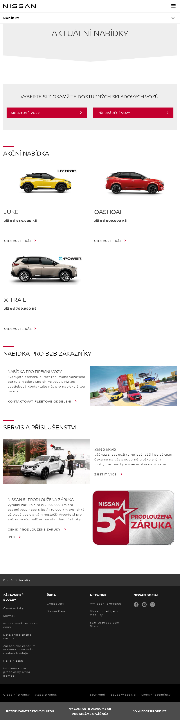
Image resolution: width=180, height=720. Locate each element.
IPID (12, 537)
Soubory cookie (123, 694)
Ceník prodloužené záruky (35, 529)
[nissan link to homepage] (19, 6)
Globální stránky (16, 694)
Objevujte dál (18, 241)
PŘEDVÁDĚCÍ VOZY (114, 113)
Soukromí (97, 694)
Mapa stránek (46, 694)
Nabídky (11, 18)
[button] (173, 6)
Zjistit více (106, 474)
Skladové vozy (25, 113)
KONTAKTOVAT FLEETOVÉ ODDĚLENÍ (40, 401)
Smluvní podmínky (156, 694)
